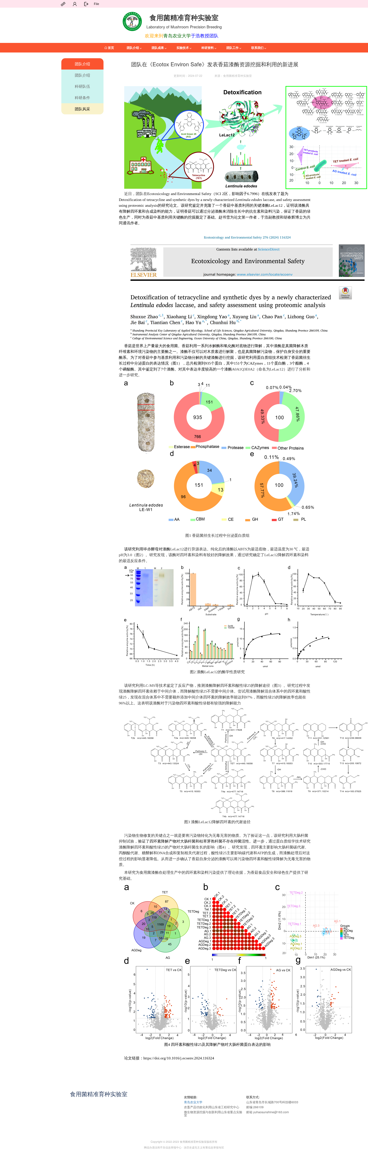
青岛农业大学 (193, 1102)
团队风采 (82, 108)
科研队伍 (82, 86)
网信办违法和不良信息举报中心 (163, 1147)
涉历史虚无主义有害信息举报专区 (204, 1147)
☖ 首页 (109, 47)
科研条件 (82, 97)
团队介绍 (82, 63)
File (96, 4)
